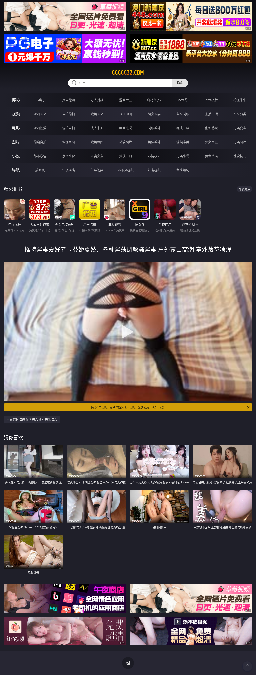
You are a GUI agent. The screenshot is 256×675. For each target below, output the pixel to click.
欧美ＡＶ (97, 114)
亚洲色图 (68, 142)
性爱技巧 (239, 156)
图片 (16, 142)
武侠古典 (125, 156)
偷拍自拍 (68, 128)
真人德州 (68, 100)
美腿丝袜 (154, 142)
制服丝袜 (154, 128)
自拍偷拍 (68, 114)
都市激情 (40, 156)
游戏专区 (125, 100)
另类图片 (239, 142)
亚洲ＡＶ (40, 114)
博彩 (16, 100)
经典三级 (182, 128)
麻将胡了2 (154, 100)
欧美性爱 (125, 128)
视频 (16, 114)
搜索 (180, 83)
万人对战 (97, 100)
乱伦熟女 (211, 128)
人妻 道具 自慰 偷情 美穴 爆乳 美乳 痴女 (32, 419)
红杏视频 (154, 170)
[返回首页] (247, 666)
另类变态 (239, 128)
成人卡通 (97, 128)
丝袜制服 (182, 114)
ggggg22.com (128, 73)
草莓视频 (97, 170)
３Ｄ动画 (125, 114)
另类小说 (182, 156)
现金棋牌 (211, 100)
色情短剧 (182, 170)
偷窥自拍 (40, 142)
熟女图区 (211, 142)
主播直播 (211, 114)
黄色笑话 (211, 156)
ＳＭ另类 (239, 114)
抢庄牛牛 (239, 100)
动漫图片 (125, 142)
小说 (16, 156)
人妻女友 (97, 156)
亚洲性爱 (40, 128)
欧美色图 (97, 142)
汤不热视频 (126, 170)
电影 (16, 128)
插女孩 (40, 170)
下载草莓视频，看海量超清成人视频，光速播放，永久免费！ (128, 407)
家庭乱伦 (68, 156)
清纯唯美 (182, 142)
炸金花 (183, 100)
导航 (16, 170)
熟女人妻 (154, 114)
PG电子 (40, 100)
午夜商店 (68, 170)
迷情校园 (154, 156)
